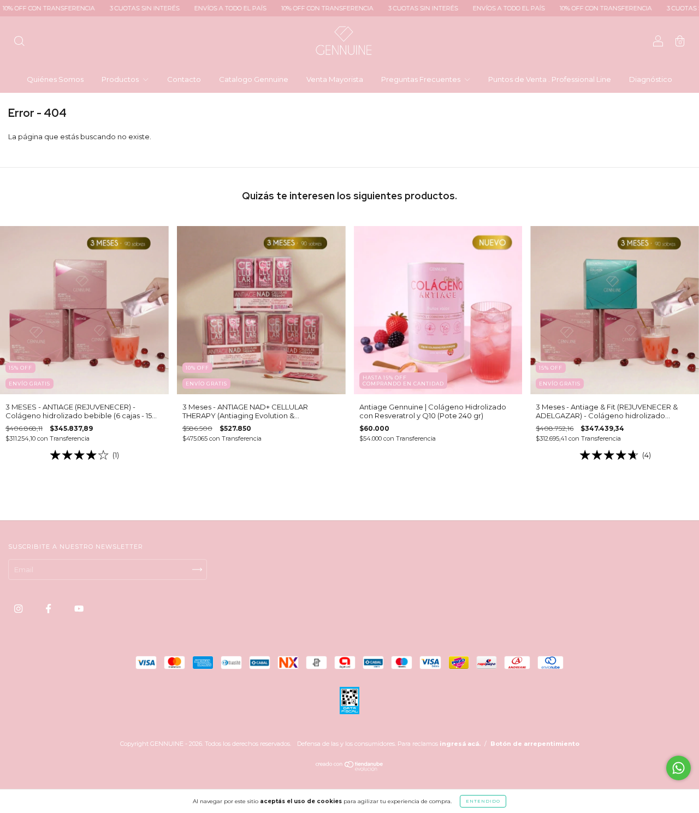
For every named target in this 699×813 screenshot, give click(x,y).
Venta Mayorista (334, 79)
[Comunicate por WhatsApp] (678, 768)
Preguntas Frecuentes (421, 79)
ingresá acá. (460, 743)
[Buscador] (19, 42)
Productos (121, 79)
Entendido (483, 801)
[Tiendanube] (350, 768)
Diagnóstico (650, 79)
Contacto (184, 79)
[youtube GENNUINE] (79, 608)
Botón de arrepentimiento (534, 743)
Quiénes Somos (55, 79)
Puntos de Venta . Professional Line (549, 79)
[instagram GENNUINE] (19, 608)
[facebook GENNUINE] (49, 608)
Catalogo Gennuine (253, 79)
